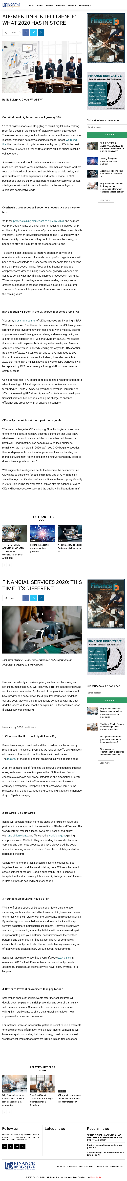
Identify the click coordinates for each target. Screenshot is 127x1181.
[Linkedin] (41, 32)
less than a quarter (25, 320)
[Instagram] (10, 1146)
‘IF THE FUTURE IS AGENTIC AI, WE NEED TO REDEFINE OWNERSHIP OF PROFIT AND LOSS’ (14, 551)
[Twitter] (33, 32)
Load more (105, 200)
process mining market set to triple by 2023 (38, 221)
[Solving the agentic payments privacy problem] (42, 533)
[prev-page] (4, 565)
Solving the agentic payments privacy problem (39, 548)
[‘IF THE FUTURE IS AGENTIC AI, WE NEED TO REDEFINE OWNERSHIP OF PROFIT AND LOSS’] (14, 533)
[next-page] (10, 565)
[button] (121, 6)
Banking (34, 540)
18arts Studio (95, 1177)
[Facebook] (25, 32)
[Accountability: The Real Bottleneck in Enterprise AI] (70, 533)
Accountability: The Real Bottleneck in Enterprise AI (70, 548)
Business (7, 540)
